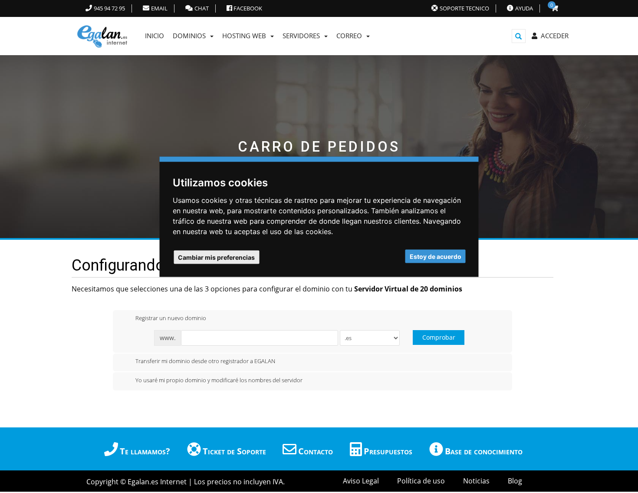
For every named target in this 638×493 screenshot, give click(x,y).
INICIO (154, 35)
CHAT (201, 8)
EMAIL (159, 8)
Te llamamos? (145, 451)
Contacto (315, 451)
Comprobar (438, 337)
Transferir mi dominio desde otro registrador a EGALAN (205, 361)
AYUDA (524, 8)
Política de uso (421, 481)
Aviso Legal (361, 481)
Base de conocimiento (484, 451)
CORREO (350, 35)
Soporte (234, 451)
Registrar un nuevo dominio (170, 318)
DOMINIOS (191, 35)
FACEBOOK (247, 8)
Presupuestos (388, 451)
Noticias (476, 481)
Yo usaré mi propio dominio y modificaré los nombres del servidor (219, 380)
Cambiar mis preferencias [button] (216, 257)
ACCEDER (553, 35)
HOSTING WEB (246, 35)
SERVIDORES (303, 35)
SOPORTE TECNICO (464, 8)
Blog (515, 481)
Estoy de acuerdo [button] (435, 256)
